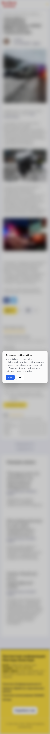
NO (20, 377)
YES (10, 377)
